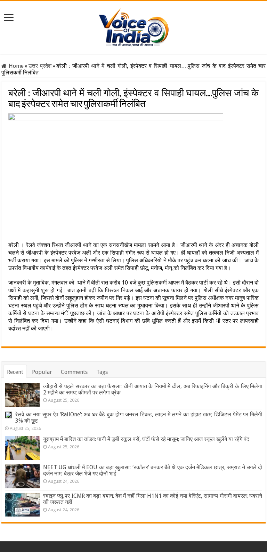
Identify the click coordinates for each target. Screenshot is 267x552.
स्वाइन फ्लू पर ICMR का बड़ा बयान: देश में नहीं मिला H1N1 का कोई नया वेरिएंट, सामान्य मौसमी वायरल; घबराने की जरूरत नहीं (152, 499)
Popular (42, 372)
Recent (15, 372)
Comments (74, 372)
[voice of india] (133, 26)
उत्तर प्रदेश (40, 66)
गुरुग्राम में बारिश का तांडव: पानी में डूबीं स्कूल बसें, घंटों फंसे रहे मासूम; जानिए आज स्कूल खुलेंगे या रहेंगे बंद (146, 439)
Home (15, 66)
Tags (102, 372)
